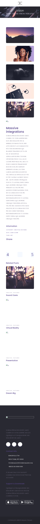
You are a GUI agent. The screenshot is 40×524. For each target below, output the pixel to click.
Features (24, 230)
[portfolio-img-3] (20, 72)
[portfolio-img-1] (20, 35)
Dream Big (11, 393)
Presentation (12, 360)
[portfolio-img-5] (20, 109)
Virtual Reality (12, 328)
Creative (17, 230)
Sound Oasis (12, 295)
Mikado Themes (26, 520)
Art (11, 235)
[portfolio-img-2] (20, 54)
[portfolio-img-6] (20, 121)
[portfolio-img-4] (20, 91)
